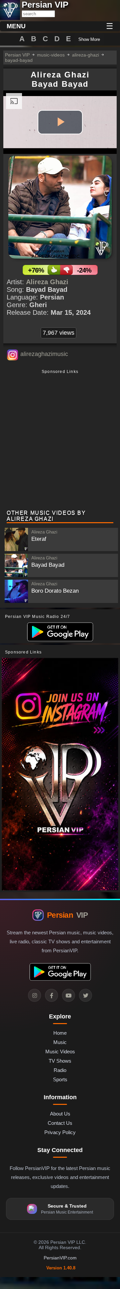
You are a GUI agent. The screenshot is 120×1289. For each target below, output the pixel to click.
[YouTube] (68, 995)
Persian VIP (17, 55)
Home (60, 1033)
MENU (16, 26)
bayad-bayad (19, 60)
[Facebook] (51, 995)
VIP (67, 915)
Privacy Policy (60, 1132)
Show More (89, 39)
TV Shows (60, 1061)
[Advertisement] (60, 440)
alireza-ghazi (85, 55)
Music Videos (60, 1051)
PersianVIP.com (60, 1257)
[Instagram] (34, 995)
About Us (60, 1113)
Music (60, 1042)
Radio (60, 1070)
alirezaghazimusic (44, 354)
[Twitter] (85, 995)
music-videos (51, 55)
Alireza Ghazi (47, 282)
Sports (60, 1079)
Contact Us (60, 1123)
